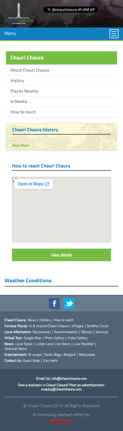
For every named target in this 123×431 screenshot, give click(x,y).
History (17, 80)
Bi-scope (34, 354)
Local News (24, 343)
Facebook (54, 303)
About (31, 320)
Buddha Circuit (97, 326)
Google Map (32, 337)
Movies (86, 332)
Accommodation (66, 332)
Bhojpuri (70, 354)
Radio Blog (52, 354)
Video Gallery (77, 337)
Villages (78, 326)
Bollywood (87, 354)
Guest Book (31, 360)
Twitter (69, 303)
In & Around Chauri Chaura (48, 326)
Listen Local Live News (53, 343)
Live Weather (84, 343)
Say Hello (50, 360)
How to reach (23, 111)
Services (102, 332)
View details (61, 255)
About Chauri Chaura (29, 70)
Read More (20, 145)
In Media (18, 101)
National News (16, 348)
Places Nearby (24, 90)
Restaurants (42, 332)
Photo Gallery (54, 337)
